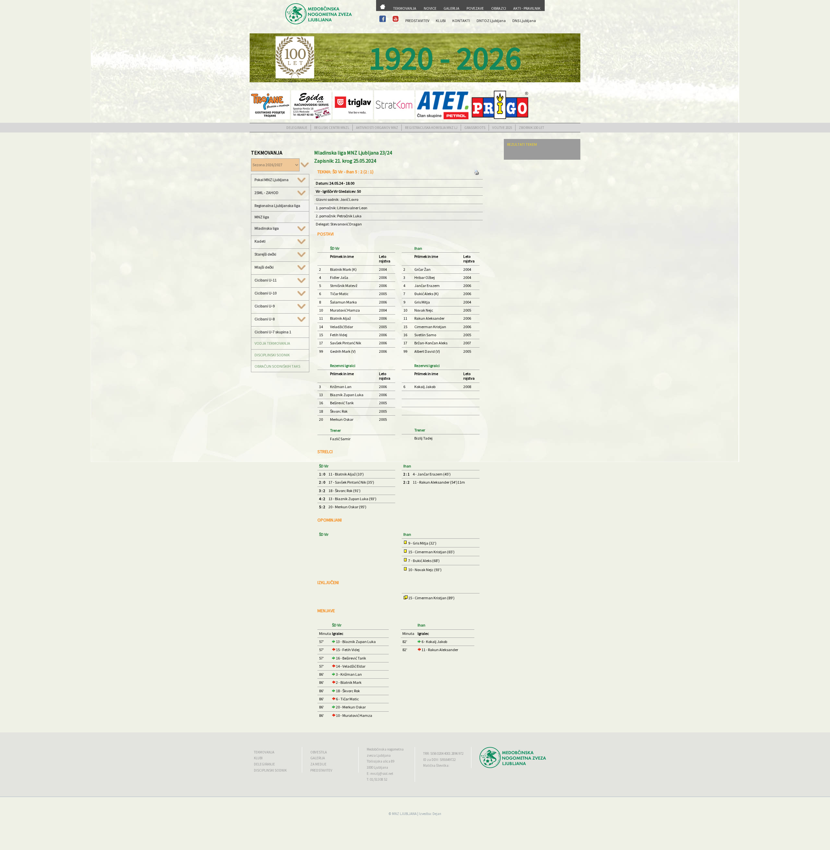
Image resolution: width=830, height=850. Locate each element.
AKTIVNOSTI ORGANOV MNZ (377, 127)
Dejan (437, 813)
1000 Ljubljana (377, 767)
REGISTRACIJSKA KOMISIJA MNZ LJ (431, 127)
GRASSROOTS (474, 127)
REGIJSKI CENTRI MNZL (331, 127)
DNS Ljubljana (524, 20)
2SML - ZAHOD (267, 192)
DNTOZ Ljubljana (491, 20)
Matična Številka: (436, 765)
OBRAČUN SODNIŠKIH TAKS (277, 366)
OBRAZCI (498, 8)
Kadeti (260, 241)
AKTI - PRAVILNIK (526, 8)
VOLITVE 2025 (502, 127)
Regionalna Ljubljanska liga (277, 205)
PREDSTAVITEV (417, 20)
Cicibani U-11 (266, 280)
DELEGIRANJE (296, 127)
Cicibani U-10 (266, 293)
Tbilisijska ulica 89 (380, 761)
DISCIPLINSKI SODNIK (272, 354)
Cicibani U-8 (265, 319)
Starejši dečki (265, 254)
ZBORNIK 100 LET (531, 127)
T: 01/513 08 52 (377, 779)
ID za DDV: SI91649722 (439, 759)
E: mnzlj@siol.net (380, 773)
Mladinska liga (267, 228)
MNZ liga (262, 216)
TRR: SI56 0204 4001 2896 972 (443, 753)
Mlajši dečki (264, 267)
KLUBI (441, 20)
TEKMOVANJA (404, 8)
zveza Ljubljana (379, 755)
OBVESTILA (318, 752)
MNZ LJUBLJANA (404, 813)
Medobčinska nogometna (385, 749)
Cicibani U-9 (265, 306)
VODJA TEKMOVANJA (272, 343)
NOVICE (430, 8)
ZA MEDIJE (318, 764)
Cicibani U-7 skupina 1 (273, 331)
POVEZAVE (475, 8)
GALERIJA (451, 8)
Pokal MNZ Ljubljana (272, 180)
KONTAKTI (461, 20)
